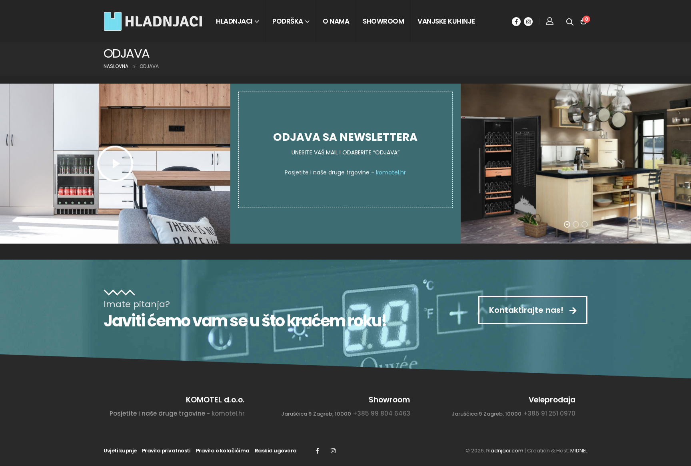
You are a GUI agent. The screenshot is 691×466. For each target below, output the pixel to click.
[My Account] (549, 21)
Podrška (287, 21)
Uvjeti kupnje (120, 450)
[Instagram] (528, 21)
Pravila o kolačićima (223, 450)
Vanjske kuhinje (446, 21)
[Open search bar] (570, 21)
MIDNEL (578, 450)
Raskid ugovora (276, 450)
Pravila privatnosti (166, 450)
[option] (576, 164)
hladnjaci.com (504, 450)
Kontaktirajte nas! (527, 310)
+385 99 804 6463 (381, 413)
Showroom (383, 21)
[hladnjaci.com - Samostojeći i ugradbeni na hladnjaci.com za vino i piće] (154, 21)
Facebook (317, 451)
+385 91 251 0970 (549, 413)
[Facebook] (516, 21)
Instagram (333, 451)
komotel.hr (391, 172)
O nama (336, 21)
